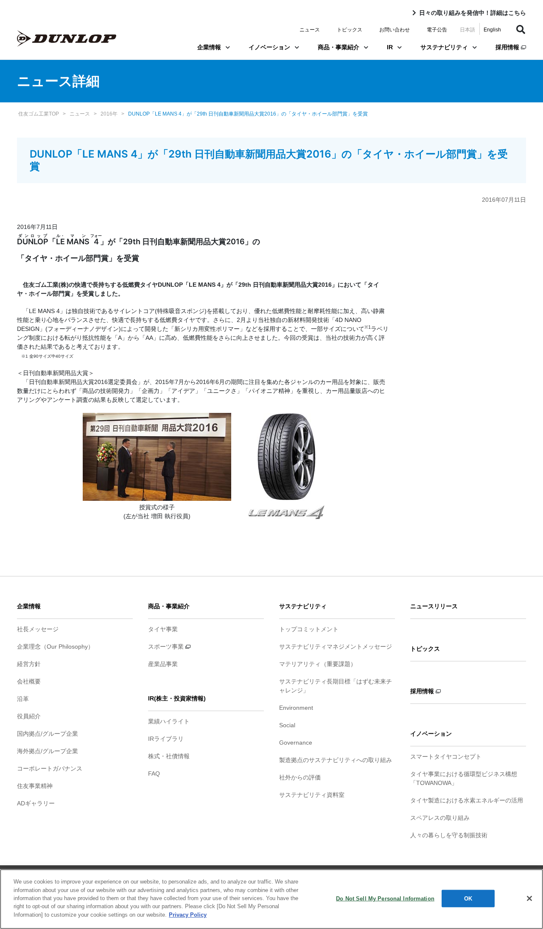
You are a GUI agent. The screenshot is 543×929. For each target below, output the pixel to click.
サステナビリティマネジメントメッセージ (335, 646)
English (492, 30)
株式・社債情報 (169, 756)
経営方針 (29, 664)
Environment (296, 707)
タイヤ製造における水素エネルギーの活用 (466, 800)
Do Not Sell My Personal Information (385, 898)
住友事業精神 (35, 785)
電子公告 (437, 30)
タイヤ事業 (163, 629)
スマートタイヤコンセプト (445, 756)
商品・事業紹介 (338, 47)
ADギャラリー (36, 803)
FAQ (154, 773)
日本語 (467, 30)
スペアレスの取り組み (440, 817)
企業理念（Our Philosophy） (55, 646)
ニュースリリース (434, 606)
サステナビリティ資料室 (311, 794)
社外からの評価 (300, 777)
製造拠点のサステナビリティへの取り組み (335, 760)
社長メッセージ (38, 629)
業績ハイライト (169, 721)
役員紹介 (29, 716)
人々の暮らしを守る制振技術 (448, 835)
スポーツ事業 (166, 646)
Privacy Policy (188, 915)
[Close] (529, 898)
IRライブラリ (166, 738)
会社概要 (29, 681)
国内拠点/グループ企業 (47, 733)
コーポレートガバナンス (49, 768)
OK (468, 898)
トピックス (349, 30)
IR (390, 47)
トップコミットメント (309, 629)
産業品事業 (163, 664)
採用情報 (508, 47)
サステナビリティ (444, 47)
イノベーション (269, 47)
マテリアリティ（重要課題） (317, 664)
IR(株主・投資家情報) (177, 698)
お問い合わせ (394, 30)
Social (287, 725)
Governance (295, 742)
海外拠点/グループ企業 (47, 751)
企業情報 (209, 47)
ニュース (309, 30)
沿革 (23, 698)
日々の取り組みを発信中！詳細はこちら (472, 12)
